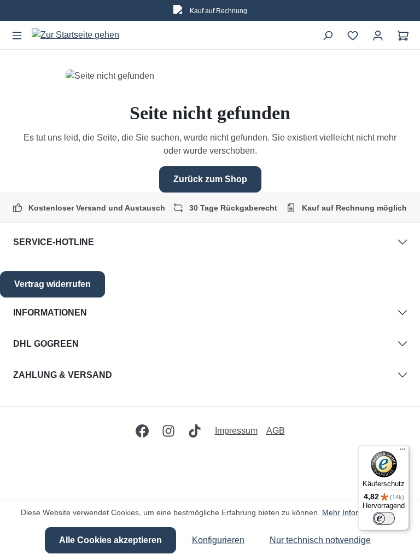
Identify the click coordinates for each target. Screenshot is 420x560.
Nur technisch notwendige (320, 540)
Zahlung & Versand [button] (62, 375)
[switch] (384, 518)
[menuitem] (240, 431)
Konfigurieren (218, 540)
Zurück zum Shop (210, 179)
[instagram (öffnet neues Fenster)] (168, 431)
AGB (275, 430)
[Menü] (17, 35)
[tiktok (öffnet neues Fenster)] (194, 431)
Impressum (236, 430)
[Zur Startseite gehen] (75, 35)
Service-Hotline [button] (53, 242)
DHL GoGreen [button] (46, 343)
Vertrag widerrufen (52, 284)
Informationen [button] (50, 312)
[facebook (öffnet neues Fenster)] (142, 431)
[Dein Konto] (378, 35)
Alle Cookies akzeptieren (110, 540)
